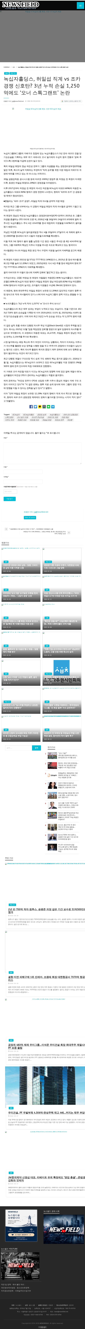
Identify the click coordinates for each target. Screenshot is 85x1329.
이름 (5, 467)
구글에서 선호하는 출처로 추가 (72, 101)
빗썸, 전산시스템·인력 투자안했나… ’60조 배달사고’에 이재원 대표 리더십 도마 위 (61, 594)
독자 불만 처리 (18, 1285)
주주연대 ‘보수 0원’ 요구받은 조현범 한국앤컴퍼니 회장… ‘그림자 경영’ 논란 (20, 594)
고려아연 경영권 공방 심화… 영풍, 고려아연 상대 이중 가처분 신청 (20, 566)
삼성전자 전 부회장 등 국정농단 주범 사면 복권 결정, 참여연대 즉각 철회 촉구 (61, 734)
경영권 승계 (41, 414)
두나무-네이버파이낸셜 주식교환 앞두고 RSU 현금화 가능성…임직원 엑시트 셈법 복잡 (67, 848)
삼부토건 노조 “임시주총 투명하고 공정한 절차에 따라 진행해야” (20, 706)
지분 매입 (65, 417)
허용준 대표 (22, 420)
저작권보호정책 (7, 1291)
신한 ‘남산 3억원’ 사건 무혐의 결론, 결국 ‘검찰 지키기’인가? (20, 678)
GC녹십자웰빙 (28, 414)
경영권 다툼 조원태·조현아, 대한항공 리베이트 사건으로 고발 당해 (61, 566)
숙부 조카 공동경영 (70, 414)
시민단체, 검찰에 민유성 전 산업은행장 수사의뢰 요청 (61, 678)
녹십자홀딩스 (55, 414)
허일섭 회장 (46, 420)
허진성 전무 (59, 420)
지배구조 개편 (52, 417)
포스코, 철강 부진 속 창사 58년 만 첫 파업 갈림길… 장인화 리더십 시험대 (67, 827)
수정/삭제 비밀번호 (20, 487)
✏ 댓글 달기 (42, 1327)
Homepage (7, 67)
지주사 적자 (9, 420)
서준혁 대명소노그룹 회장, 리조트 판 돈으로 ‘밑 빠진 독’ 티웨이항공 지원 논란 (20, 622)
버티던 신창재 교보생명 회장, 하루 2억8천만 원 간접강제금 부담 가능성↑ (20, 734)
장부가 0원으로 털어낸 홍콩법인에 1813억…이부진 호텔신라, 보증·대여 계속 (67, 785)
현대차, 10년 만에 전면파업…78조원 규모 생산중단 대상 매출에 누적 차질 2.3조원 (68, 765)
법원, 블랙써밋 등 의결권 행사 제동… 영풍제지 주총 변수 (20, 650)
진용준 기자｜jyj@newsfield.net (14, 101)
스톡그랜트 (9, 417)
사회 (47, 617)
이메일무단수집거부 (23, 1291)
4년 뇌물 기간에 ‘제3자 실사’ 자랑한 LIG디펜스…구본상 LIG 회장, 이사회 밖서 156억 (68, 805)
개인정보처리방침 (8, 1288)
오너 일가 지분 (22, 417)
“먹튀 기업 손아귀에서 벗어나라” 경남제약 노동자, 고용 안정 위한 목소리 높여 (62, 650)
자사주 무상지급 (38, 417)
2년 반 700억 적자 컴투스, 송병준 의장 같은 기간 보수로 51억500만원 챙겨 (68, 837)
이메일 (6, 477)
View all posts (30, 517)
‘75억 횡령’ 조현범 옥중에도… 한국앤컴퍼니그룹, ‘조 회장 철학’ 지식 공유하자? (61, 706)
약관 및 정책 (6, 1285)
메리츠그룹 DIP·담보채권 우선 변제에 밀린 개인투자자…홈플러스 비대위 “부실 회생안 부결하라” (68, 816)
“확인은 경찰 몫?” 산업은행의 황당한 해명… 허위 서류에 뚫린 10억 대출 (60, 622)
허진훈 (69, 420)
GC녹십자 (16, 414)
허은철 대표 (34, 420)
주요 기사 (13, 73)
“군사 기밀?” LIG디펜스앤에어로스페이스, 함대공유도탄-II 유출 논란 (67, 755)
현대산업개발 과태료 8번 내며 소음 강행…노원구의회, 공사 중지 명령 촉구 (68, 795)
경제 (14, 67)
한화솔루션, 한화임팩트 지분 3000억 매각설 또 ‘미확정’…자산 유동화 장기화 (68, 775)
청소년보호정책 (23, 1288)
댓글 (5, 438)
